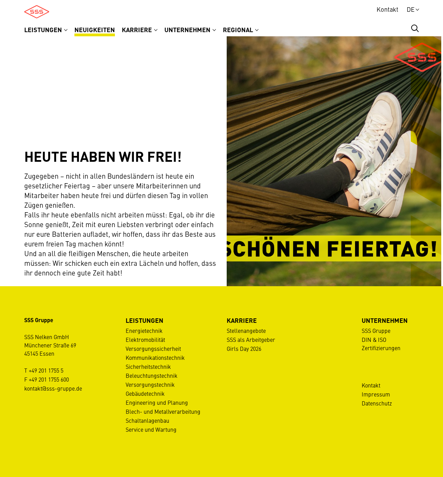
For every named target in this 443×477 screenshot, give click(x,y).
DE (411, 9)
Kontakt (387, 9)
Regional (238, 29)
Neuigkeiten (94, 29)
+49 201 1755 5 (46, 370)
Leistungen (43, 29)
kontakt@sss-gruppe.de (53, 388)
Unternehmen (188, 29)
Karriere (137, 29)
